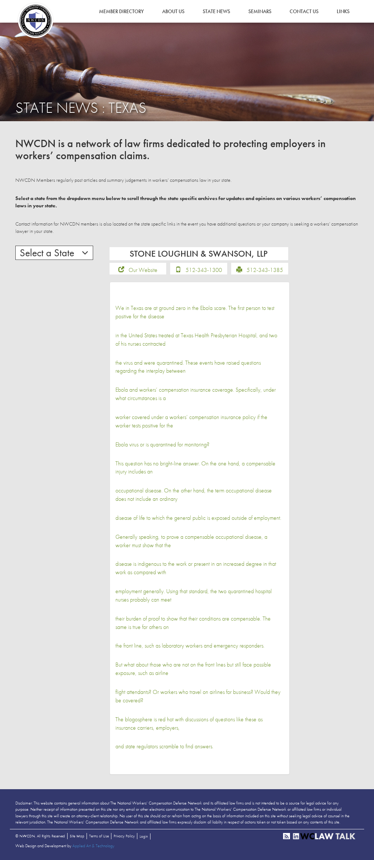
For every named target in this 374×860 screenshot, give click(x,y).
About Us (173, 11)
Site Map (77, 835)
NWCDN (35, 20)
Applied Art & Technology (93, 846)
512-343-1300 (204, 270)
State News (216, 11)
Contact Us (304, 11)
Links (343, 11)
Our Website (143, 270)
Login (144, 836)
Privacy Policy (124, 835)
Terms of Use (99, 835)
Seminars (259, 11)
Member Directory (121, 11)
